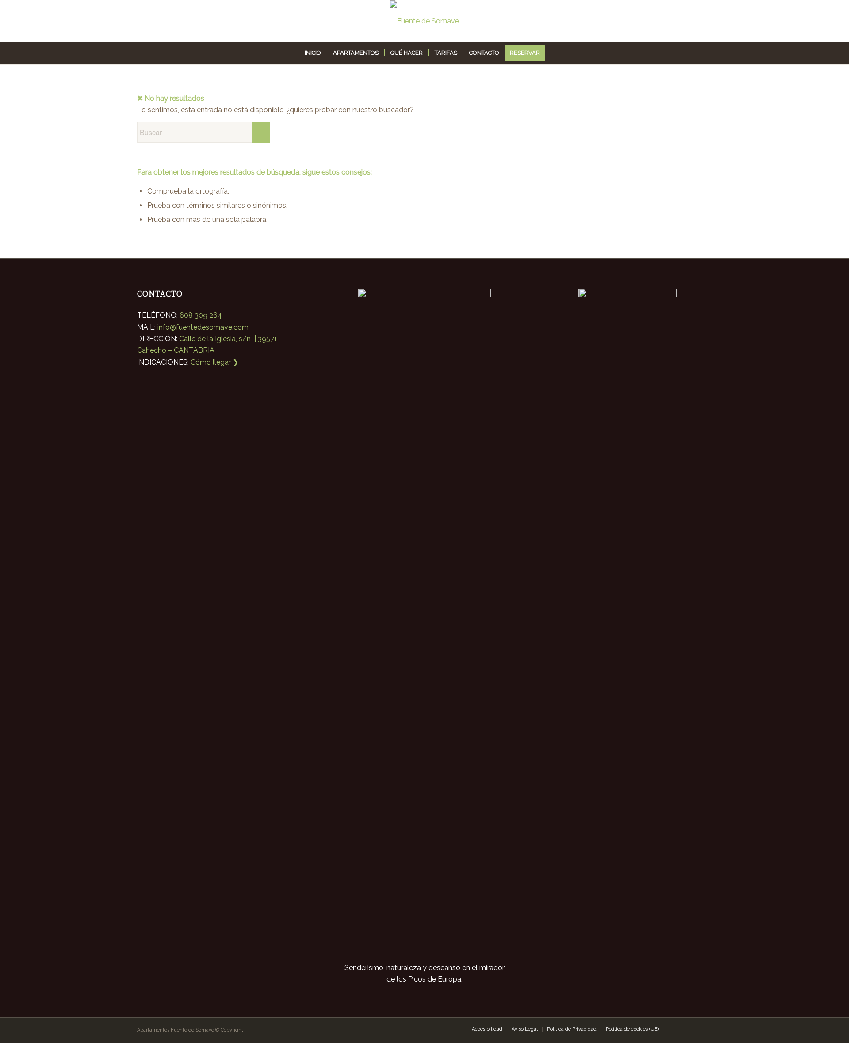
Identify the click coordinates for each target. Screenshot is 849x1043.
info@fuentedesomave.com (203, 327)
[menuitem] (313, 53)
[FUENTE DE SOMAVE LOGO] (424, 21)
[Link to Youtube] (705, 1028)
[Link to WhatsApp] (678, 1028)
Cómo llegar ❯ (214, 362)
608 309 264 (201, 315)
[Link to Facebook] (692, 1028)
